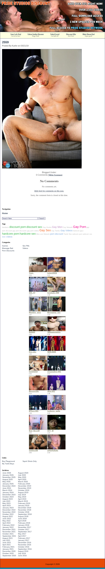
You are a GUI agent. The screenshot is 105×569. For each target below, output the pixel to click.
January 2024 (8, 492)
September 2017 (25, 532)
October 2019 (23, 490)
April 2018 (22, 521)
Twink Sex (68, 234)
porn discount (56, 234)
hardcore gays (78, 231)
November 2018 (24, 510)
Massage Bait (7, 248)
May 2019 (22, 497)
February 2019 (24, 503)
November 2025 (8, 477)
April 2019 (22, 499)
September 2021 (9, 536)
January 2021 (8, 549)
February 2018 (24, 523)
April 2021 (6, 545)
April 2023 (6, 505)
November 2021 (8, 532)
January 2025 (8, 484)
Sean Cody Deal (15, 34)
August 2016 (23, 551)
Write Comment (55, 175)
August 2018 (23, 516)
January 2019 (23, 505)
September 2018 (25, 514)
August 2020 (23, 473)
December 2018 (24, 508)
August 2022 (7, 516)
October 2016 (23, 547)
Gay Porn (79, 226)
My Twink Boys (8, 464)
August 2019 (23, 492)
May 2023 (6, 503)
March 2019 (23, 501)
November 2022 (8, 512)
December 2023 (8, 495)
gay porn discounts (20, 231)
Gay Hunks (47, 227)
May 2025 (6, 482)
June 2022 (6, 519)
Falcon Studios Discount (36, 34)
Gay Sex (45, 230)
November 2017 (24, 527)
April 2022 (6, 523)
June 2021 (6, 542)
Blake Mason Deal (88, 34)
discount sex (34, 226)
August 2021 (7, 538)
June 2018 (22, 519)
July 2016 (22, 553)
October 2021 (8, 534)
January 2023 (8, 508)
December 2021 (8, 529)
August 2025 (7, 479)
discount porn (17, 226)
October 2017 (23, 529)
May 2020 (22, 477)
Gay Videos (66, 230)
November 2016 (24, 545)
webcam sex (87, 234)
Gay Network (68, 227)
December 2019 (24, 486)
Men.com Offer (71, 34)
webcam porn (77, 234)
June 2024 (6, 488)
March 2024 (7, 490)
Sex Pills (26, 246)
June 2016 (22, 556)
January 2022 (8, 527)
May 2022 (6, 521)
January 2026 (8, 475)
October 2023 (8, 497)
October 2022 (8, 514)
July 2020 (22, 475)
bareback (5, 227)
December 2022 (8, 510)
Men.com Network (43, 234)
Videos (25, 248)
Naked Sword (54, 34)
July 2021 (6, 540)
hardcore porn (10, 233)
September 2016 (25, 549)
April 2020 (22, 479)
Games (5, 246)
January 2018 (23, 525)
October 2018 (23, 512)
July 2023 (6, 501)
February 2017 (24, 538)
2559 (5, 42)
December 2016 (24, 542)
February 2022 (8, 525)
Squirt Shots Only (30, 461)
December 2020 (8, 551)
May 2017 (22, 534)
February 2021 (8, 547)
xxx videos (7, 236)
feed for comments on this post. (49, 191)
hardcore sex (28, 233)
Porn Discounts (8, 251)
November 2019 (24, 488)
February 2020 (24, 484)
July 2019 (22, 495)
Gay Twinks (55, 231)
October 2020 (8, 553)
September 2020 (9, 556)
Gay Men (57, 227)
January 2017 (23, 540)
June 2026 (6, 473)
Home (5, 213)
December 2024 (8, 486)
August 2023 (7, 499)
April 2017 (22, 536)
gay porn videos (33, 231)
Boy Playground (8, 461)
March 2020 (23, 482)
